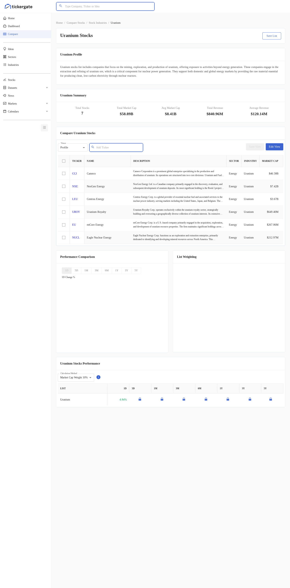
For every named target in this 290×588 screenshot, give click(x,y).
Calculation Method (69, 373)
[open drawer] (44, 127)
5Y (136, 270)
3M (96, 270)
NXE (75, 186)
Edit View (274, 146)
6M (107, 270)
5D (76, 270)
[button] (25, 18)
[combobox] (118, 147)
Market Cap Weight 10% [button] (74, 377)
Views (63, 143)
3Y (126, 270)
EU (74, 224)
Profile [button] (64, 147)
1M (86, 270)
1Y (116, 270)
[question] (98, 377)
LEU (75, 199)
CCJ (74, 173)
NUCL (76, 237)
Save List (272, 35)
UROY (76, 211)
